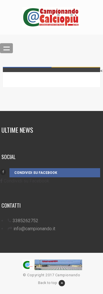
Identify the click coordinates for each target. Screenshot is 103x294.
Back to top (47, 283)
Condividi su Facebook (35, 173)
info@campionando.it (34, 228)
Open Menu (6, 48)
